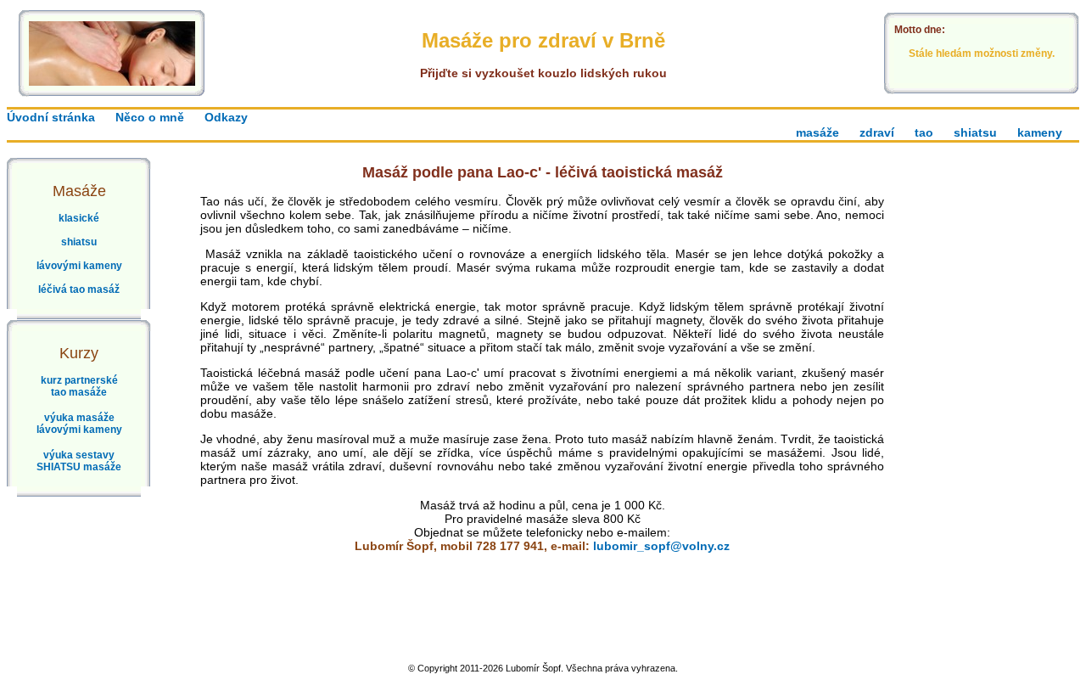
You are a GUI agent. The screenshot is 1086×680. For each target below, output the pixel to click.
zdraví (876, 132)
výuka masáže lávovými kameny (79, 424)
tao (924, 132)
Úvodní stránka (51, 117)
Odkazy (226, 117)
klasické (79, 218)
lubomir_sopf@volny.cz (661, 546)
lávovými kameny (79, 266)
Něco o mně (149, 117)
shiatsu (975, 132)
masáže (817, 132)
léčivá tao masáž (79, 289)
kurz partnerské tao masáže (79, 386)
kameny (1039, 132)
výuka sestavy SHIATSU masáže (78, 461)
